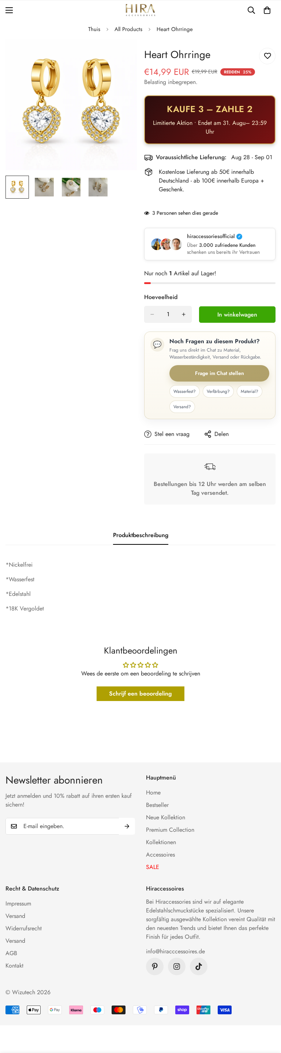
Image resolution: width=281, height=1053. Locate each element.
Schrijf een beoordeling (140, 693)
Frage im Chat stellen (219, 373)
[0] (267, 10)
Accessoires (160, 854)
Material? (249, 391)
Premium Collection (170, 830)
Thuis (94, 29)
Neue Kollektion (165, 817)
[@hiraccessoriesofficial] (177, 966)
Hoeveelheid (160, 297)
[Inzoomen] (121, 54)
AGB (11, 953)
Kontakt (14, 965)
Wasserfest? (184, 391)
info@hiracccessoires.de (175, 951)
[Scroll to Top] (266, 1013)
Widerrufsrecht (23, 928)
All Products (128, 29)
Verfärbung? (218, 391)
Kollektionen (161, 842)
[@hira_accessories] (198, 966)
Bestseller (157, 805)
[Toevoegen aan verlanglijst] (267, 56)
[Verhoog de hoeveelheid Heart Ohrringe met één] (183, 314)
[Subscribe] (127, 826)
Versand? (182, 406)
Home (153, 792)
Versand (15, 916)
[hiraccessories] (140, 10)
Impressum (18, 903)
